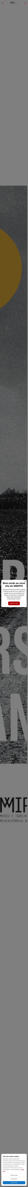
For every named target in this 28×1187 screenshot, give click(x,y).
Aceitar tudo (14, 1182)
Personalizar (14, 1179)
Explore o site (14, 603)
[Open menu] (3, 3)
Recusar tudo (14, 1175)
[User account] (25, 3)
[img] (14, 3)
